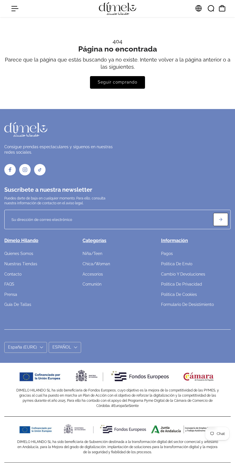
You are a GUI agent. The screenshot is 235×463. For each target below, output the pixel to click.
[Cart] (222, 8)
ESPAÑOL (61, 347)
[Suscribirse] (220, 219)
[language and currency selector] (198, 8)
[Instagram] (25, 169)
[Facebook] (10, 169)
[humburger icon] (15, 8)
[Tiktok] (40, 169)
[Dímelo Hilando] (117, 8)
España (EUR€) (22, 347)
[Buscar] (211, 8)
